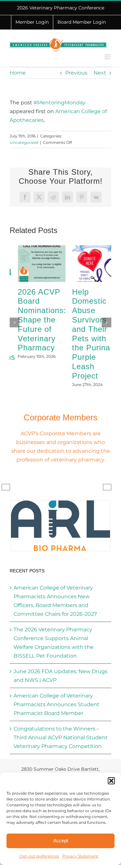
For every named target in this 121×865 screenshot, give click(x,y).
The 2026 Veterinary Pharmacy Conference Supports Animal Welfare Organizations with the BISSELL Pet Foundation (54, 631)
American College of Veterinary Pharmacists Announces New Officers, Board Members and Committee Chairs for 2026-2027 (55, 589)
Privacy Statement (80, 856)
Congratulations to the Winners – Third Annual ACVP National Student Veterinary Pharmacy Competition (61, 726)
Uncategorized (24, 142)
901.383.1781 (84, 765)
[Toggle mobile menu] (108, 56)
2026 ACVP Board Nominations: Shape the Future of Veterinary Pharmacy (34, 319)
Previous (76, 73)
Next (100, 73)
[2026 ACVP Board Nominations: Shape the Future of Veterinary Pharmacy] (33, 248)
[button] (111, 780)
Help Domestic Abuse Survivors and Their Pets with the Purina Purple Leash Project (83, 333)
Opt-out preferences (39, 856)
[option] (60, 514)
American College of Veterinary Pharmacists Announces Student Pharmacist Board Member (56, 693)
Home (18, 73)
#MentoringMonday (60, 102)
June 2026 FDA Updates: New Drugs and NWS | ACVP (60, 664)
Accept (60, 840)
